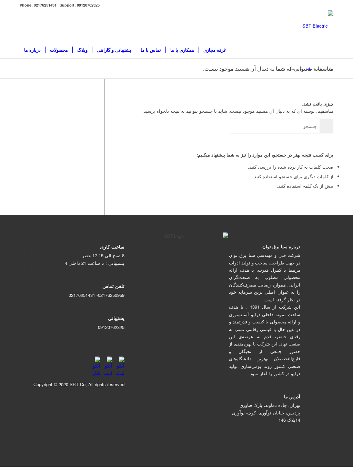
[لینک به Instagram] (22, 26)
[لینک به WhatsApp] (32, 26)
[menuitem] (32, 50)
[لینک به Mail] (42, 26)
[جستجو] (230, 50)
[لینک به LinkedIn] (53, 26)
